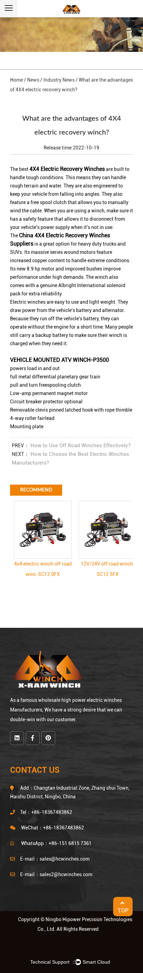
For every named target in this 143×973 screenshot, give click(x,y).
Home (16, 80)
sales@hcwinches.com (65, 859)
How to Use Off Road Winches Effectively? (81, 445)
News (33, 80)
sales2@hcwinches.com (66, 874)
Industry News (59, 80)
